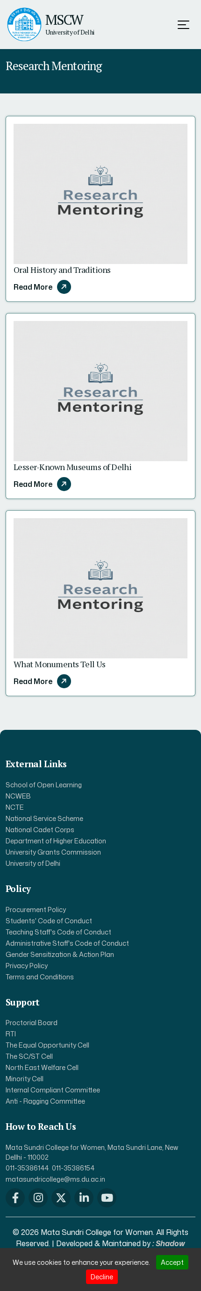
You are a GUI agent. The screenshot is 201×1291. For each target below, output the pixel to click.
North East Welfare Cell (42, 1067)
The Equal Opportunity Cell (47, 1045)
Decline (102, 1276)
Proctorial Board (31, 1022)
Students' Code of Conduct (49, 920)
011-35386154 (73, 1167)
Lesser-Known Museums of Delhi (72, 466)
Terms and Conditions (40, 976)
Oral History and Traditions (62, 269)
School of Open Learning (44, 784)
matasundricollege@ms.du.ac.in (55, 1179)
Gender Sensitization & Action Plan (60, 954)
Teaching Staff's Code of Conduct (58, 931)
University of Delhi (33, 863)
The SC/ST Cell (29, 1056)
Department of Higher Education (56, 840)
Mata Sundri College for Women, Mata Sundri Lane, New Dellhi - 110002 (92, 1152)
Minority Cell (24, 1078)
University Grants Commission (53, 852)
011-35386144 (27, 1167)
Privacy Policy (27, 965)
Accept (172, 1262)
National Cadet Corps (40, 829)
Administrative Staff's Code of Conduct (67, 943)
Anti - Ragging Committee (45, 1101)
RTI (11, 1033)
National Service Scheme (44, 818)
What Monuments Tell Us (59, 664)
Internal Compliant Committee (53, 1089)
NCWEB (18, 796)
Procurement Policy (36, 909)
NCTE (15, 807)
